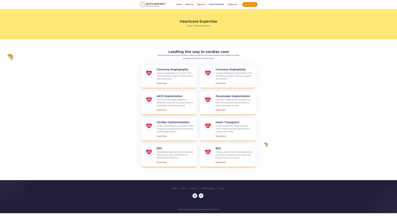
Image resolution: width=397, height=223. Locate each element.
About (183, 188)
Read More (162, 83)
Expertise (201, 4)
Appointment (250, 4)
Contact (221, 188)
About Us (189, 4)
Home (179, 4)
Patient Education (216, 4)
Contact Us (232, 4)
